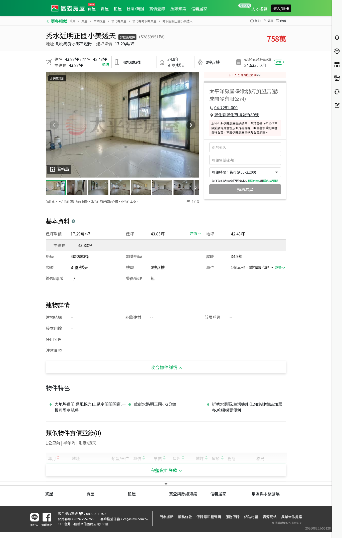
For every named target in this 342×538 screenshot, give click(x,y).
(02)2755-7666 (84, 518)
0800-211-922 (96, 513)
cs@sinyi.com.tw (135, 518)
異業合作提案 (291, 516)
